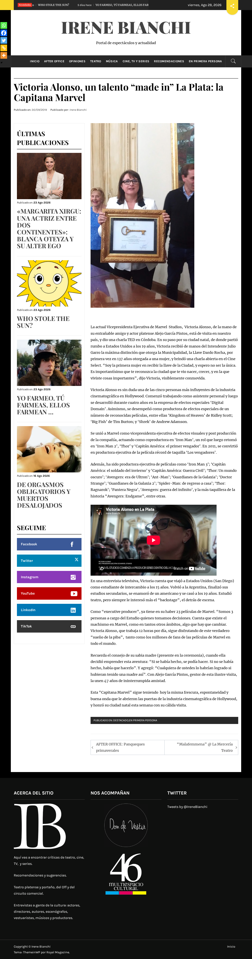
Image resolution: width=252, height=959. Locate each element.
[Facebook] (3, 33)
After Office (54, 61)
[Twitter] (3, 40)
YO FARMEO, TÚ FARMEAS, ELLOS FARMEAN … (91, 5)
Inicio (34, 61)
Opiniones (77, 61)
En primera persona (205, 61)
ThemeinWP (32, 952)
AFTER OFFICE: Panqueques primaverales (120, 747)
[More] (3, 55)
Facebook (29, 544)
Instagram (29, 577)
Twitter (27, 560)
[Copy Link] (3, 48)
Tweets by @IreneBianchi (187, 807)
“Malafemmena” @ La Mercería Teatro (205, 747)
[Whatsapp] (3, 25)
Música (112, 61)
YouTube (28, 593)
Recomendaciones (169, 61)
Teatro (95, 61)
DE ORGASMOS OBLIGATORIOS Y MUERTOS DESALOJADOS (43, 494)
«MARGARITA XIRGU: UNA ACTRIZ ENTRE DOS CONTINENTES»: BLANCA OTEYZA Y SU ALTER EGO (49, 228)
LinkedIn (28, 610)
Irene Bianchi (126, 27)
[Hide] (1, 62)
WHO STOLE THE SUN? (43, 321)
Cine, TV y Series (136, 61)
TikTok (26, 626)
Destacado (120, 720)
